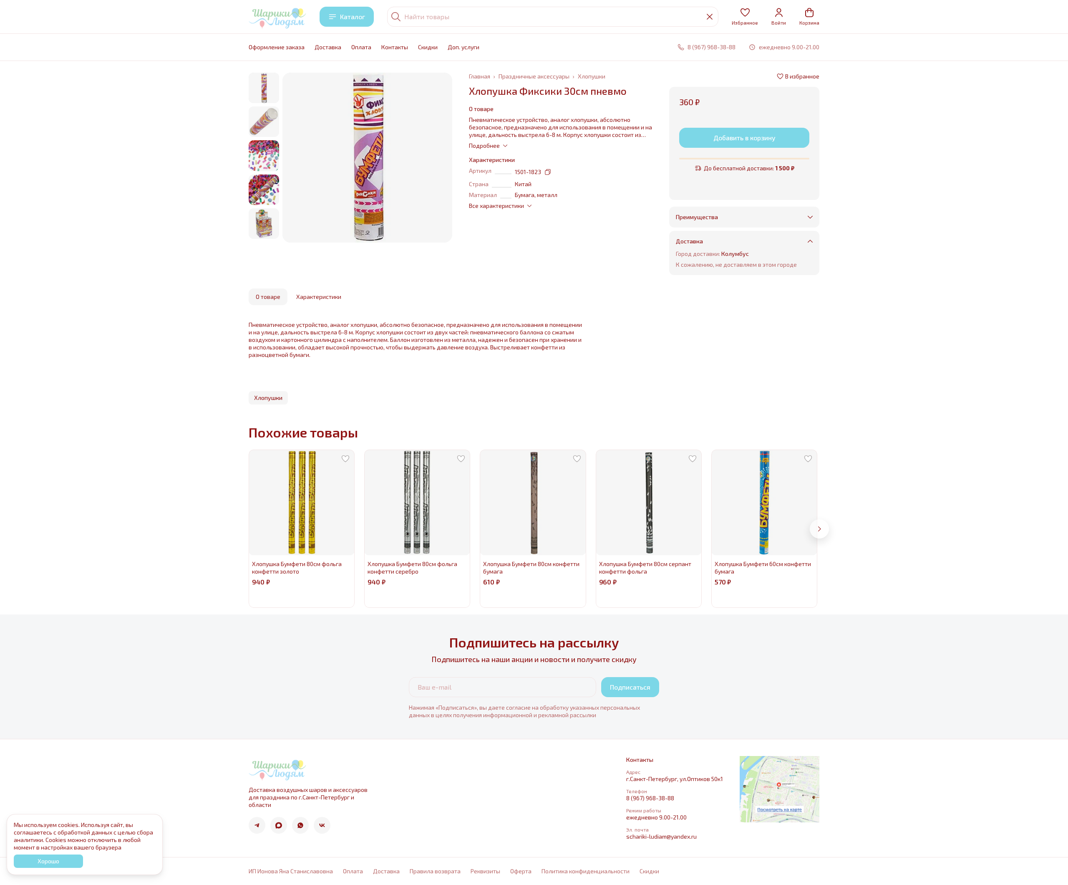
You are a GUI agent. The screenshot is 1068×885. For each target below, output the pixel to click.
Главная (479, 76)
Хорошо (48, 861)
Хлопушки (591, 76)
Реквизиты (485, 871)
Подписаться (630, 687)
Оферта (520, 871)
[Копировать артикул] (548, 172)
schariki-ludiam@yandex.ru (661, 836)
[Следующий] (819, 529)
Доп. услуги (463, 47)
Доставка (328, 47)
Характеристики (318, 296)
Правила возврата (435, 871)
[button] (745, 17)
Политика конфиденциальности (586, 871)
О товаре (268, 296)
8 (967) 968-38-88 (650, 798)
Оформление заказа (277, 47)
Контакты (394, 47)
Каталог (352, 16)
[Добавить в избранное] (345, 459)
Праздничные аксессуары (534, 76)
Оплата (361, 47)
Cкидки (428, 47)
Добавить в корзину (744, 138)
